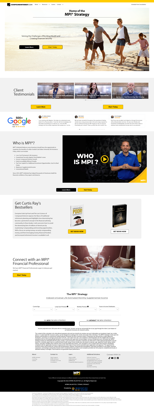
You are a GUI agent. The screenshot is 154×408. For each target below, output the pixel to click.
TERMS (80, 384)
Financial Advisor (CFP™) (93, 359)
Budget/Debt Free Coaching (94, 360)
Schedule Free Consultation (138, 4)
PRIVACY (86, 384)
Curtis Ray (34, 359)
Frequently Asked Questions (76, 362)
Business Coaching (92, 366)
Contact (59, 4)
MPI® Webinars (73, 359)
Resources (44, 4)
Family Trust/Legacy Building (94, 362)
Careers (53, 4)
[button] (39, 91)
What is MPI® (72, 357)
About (36, 4)
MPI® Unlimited (36, 357)
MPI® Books (72, 360)
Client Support (54, 357)
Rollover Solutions (91, 357)
